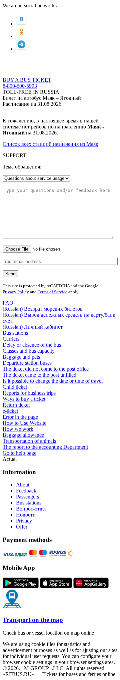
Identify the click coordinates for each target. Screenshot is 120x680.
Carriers (11, 339)
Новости (26, 515)
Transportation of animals (29, 441)
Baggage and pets (21, 357)
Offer (21, 527)
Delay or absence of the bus (32, 345)
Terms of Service (52, 291)
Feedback (26, 490)
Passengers (27, 496)
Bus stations (15, 333)
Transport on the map (33, 619)
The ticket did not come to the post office (46, 369)
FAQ (8, 303)
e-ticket (10, 411)
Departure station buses (27, 363)
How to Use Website (24, 423)
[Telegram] (21, 49)
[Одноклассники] (21, 36)
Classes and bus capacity (29, 351)
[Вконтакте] (21, 23)
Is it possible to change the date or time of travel (53, 381)
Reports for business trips (29, 393)
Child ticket (15, 387)
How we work (18, 429)
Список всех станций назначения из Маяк (50, 144)
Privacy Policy (16, 291)
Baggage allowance (23, 435)
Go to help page (19, 453)
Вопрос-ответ (31, 509)
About (22, 484)
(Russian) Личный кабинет (33, 327)
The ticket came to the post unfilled (39, 375)
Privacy (24, 521)
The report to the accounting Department (45, 447)
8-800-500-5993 (20, 86)
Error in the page (20, 417)
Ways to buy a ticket (24, 399)
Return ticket (16, 405)
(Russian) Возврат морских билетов (43, 309)
